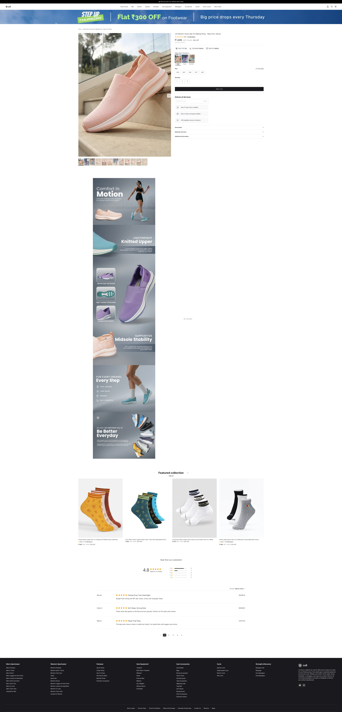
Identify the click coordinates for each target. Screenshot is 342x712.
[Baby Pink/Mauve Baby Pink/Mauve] (178, 59)
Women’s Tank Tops (56, 673)
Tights (52, 675)
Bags (177, 670)
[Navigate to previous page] (160, 635)
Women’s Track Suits (56, 691)
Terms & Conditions (154, 708)
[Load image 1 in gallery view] (124, 95)
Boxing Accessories (182, 673)
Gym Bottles (179, 668)
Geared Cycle (221, 668)
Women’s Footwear (55, 668)
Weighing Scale (180, 683)
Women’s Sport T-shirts (57, 670)
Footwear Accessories (103, 681)
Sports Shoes (100, 668)
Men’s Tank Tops (11, 683)
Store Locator (207, 6)
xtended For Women (56, 694)
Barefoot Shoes (101, 678)
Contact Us (197, 708)
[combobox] (237, 588)
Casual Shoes (100, 670)
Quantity (177, 77)
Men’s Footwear (10, 668)
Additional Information (182, 136)
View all (171, 476)
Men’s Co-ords (10, 686)
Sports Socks (180, 675)
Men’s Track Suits (11, 688)
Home (79, 29)
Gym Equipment (167, 6)
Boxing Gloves (180, 691)
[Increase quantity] (187, 81)
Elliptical (139, 681)
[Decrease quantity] (177, 81)
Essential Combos (181, 696)
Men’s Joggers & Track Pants (14, 675)
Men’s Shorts (10, 673)
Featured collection (171, 472)
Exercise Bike (140, 678)
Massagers (178, 6)
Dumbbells (140, 688)
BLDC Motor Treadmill (143, 670)
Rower (138, 675)
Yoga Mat (179, 686)
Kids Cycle (220, 675)
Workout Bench (141, 686)
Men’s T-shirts (10, 670)
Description (178, 127)
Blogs (213, 708)
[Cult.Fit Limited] (8, 6)
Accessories (188, 6)
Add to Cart (219, 89)
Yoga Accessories (181, 681)
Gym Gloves (179, 688)
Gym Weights (140, 683)
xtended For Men (11, 691)
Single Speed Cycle (222, 670)
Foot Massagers (260, 675)
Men (132, 6)
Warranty (206, 708)
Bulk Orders (217, 6)
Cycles (197, 6)
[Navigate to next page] (181, 635)
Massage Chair (260, 668)
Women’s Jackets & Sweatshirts (59, 686)
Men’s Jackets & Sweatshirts (14, 678)
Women (139, 6)
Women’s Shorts (55, 681)
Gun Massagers (260, 673)
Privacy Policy (142, 708)
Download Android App (184, 708)
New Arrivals (124, 6)
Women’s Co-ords (55, 688)
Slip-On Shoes (101, 673)
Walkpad (139, 673)
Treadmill (139, 668)
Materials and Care (180, 132)
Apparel (147, 6)
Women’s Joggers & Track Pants (59, 683)
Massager (258, 670)
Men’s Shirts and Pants (12, 681)
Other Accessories (181, 694)
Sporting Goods (181, 678)
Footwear (156, 6)
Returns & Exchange (169, 708)
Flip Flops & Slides (102, 675)
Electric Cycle (221, 673)
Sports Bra (53, 678)
